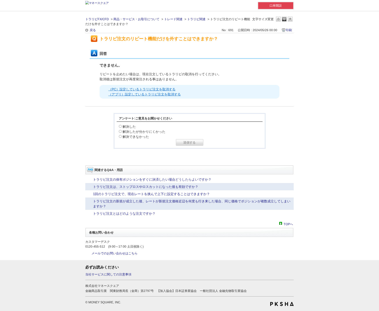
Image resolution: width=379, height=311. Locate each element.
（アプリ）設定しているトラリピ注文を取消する (144, 94)
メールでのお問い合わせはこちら (114, 253)
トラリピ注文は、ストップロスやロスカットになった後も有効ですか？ (145, 187)
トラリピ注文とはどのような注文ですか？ (124, 213)
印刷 (289, 30)
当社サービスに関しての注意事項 (108, 274)
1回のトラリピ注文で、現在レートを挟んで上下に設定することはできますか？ (151, 194)
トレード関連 (173, 19)
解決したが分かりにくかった (144, 131)
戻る (93, 30)
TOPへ (288, 223)
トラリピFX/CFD (97, 19)
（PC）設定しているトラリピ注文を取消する (141, 89)
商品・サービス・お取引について (136, 19)
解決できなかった (136, 136)
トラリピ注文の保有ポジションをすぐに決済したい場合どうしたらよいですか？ (152, 179)
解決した (129, 126)
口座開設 (276, 5)
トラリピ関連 (196, 19)
